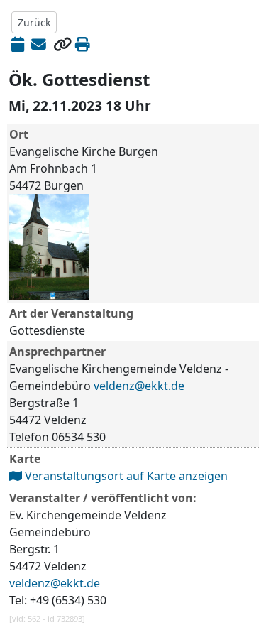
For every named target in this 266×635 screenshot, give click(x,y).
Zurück (34, 22)
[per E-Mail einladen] (38, 44)
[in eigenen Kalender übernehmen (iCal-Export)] (17, 44)
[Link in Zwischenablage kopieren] (62, 44)
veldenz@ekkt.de (139, 386)
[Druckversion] (82, 44)
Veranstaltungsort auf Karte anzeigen (125, 476)
